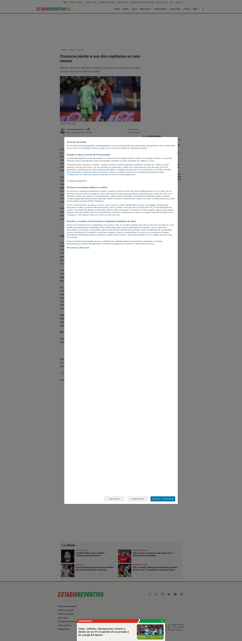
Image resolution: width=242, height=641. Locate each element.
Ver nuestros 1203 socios (78, 248)
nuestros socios (103, 205)
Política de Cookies (99, 172)
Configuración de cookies (77, 174)
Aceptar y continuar (163, 499)
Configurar (137, 499)
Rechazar (114, 499)
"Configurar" (72, 215)
